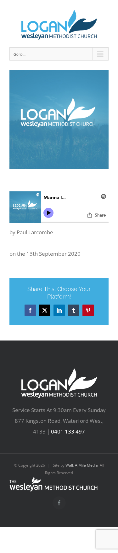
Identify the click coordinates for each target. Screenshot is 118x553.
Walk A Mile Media (81, 465)
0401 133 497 (68, 431)
